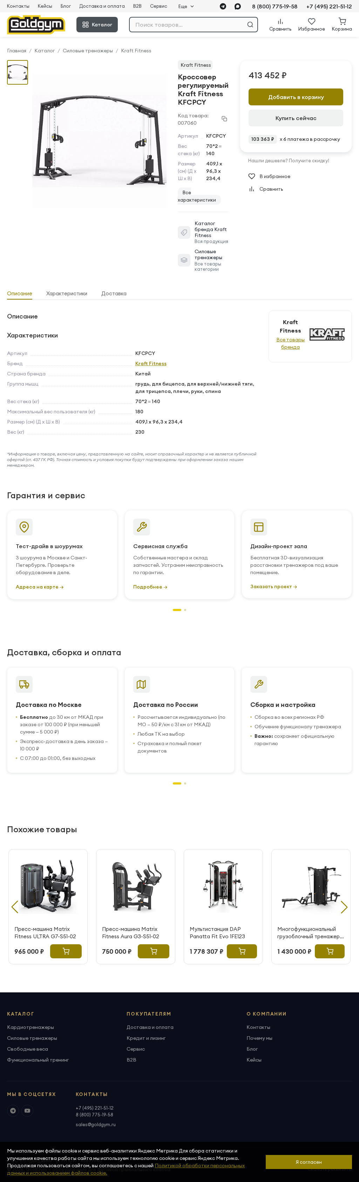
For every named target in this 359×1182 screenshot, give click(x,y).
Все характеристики (197, 196)
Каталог (102, 24)
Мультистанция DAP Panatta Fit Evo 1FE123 (217, 933)
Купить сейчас (296, 118)
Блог (66, 6)
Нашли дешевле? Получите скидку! (288, 160)
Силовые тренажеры (88, 50)
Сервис (158, 6)
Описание (19, 293)
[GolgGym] (36, 24)
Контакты (18, 6)
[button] (177, 610)
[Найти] (250, 25)
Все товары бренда (290, 343)
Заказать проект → (273, 586)
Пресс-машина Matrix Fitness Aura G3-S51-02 (130, 933)
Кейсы (45, 6)
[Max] (237, 6)
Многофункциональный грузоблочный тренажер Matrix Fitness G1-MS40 (308, 933)
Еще (182, 6)
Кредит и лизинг (146, 1038)
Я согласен (309, 1162)
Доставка (114, 293)
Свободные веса (27, 1049)
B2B (137, 6)
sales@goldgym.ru (96, 1124)
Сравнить (271, 189)
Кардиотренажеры (30, 1027)
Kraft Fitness (136, 50)
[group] (99, 141)
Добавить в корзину (296, 96)
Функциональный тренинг (38, 1060)
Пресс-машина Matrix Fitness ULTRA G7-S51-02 (45, 933)
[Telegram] (223, 6)
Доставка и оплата (102, 6)
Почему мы (259, 1038)
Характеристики (66, 293)
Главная (16, 50)
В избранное (274, 176)
